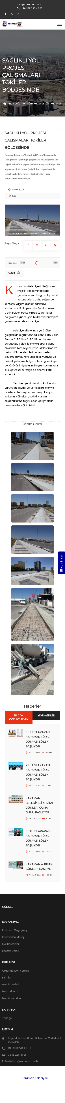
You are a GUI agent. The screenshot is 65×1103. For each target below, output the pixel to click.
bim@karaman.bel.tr (30, 4)
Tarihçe (7, 1018)
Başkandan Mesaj (13, 937)
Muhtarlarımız (10, 991)
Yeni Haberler (46, 715)
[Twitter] (12, 14)
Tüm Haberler (35, 103)
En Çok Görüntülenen (18, 717)
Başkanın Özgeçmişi (14, 930)
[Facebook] (6, 14)
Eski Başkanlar (10, 944)
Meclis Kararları (11, 998)
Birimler (6, 977)
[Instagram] (18, 14)
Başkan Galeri (10, 951)
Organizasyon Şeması (15, 970)
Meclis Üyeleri (10, 984)
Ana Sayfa (14, 103)
